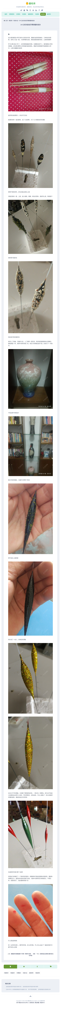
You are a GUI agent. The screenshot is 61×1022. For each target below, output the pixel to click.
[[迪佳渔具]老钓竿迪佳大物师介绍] (5, 986)
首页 (6, 14)
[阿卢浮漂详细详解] (27, 989)
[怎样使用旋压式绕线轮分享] (37, 989)
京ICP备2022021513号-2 (22, 1002)
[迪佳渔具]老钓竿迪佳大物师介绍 (13, 986)
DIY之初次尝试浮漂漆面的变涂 (27, 20)
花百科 (24, 14)
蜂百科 (49, 14)
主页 (6, 20)
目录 (34, 953)
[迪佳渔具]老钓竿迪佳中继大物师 (30, 986)
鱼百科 (43, 14)
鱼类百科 (31, 973)
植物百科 (30, 14)
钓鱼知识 (6, 973)
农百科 (18, 14)
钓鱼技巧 (12, 973)
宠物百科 (11, 14)
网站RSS (42, 1002)
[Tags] (50, 966)
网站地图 (37, 1002)
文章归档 (31, 1002)
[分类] (10, 966)
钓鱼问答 (37, 973)
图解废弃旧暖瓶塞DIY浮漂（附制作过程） (21, 953)
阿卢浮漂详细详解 (32, 989)
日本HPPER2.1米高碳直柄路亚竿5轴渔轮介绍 (16, 989)
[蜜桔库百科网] (30, 3)
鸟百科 (37, 14)
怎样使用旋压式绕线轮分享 (44, 989)
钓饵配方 (19, 973)
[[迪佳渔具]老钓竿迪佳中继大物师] (22, 986)
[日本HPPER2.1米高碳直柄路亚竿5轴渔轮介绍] (5, 989)
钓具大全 (16, 20)
